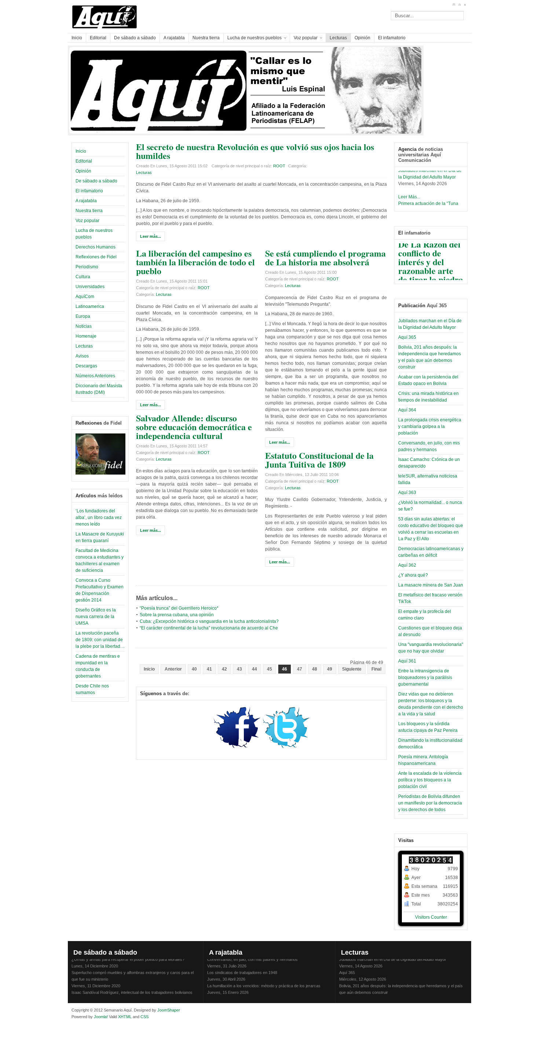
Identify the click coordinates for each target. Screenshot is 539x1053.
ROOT (279, 166)
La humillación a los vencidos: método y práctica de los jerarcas (263, 981)
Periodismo (87, 266)
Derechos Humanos (95, 247)
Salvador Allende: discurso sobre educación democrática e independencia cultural (194, 426)
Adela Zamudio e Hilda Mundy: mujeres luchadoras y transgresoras (267, 994)
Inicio (81, 151)
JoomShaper (168, 1010)
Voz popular (87, 220)
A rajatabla (86, 200)
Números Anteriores (95, 375)
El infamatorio (89, 190)
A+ (453, 5)
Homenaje (86, 336)
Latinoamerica (90, 306)
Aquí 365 (407, 337)
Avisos (82, 356)
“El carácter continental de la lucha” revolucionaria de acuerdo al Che (209, 628)
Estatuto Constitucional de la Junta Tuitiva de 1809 (319, 460)
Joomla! (100, 1016)
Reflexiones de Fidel (96, 256)
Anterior (173, 669)
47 (299, 669)
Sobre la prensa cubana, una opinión (177, 614)
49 (329, 669)
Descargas (86, 365)
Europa (83, 316)
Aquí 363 (407, 492)
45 (269, 669)
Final (376, 669)
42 (224, 669)
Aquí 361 (407, 661)
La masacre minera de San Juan (430, 585)
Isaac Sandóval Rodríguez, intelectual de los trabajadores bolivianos (132, 988)
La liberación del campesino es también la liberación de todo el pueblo (195, 262)
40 (194, 669)
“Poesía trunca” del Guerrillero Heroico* (179, 608)
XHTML (125, 1016)
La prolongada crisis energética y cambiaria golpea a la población (429, 426)
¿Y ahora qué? (413, 575)
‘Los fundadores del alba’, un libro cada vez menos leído (99, 517)
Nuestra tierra (89, 210)
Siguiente (352, 669)
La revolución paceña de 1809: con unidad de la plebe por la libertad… (100, 640)
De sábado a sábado (96, 181)
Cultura (83, 276)
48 (314, 669)
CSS (144, 1016)
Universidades (90, 286)
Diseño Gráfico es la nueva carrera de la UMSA (96, 616)
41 (209, 669)
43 (239, 669)
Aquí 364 (407, 410)
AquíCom (85, 296)
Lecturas (84, 346)
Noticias (84, 326)
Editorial (84, 161)
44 (254, 669)
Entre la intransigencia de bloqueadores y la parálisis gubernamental (425, 677)
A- (464, 5)
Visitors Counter (431, 917)
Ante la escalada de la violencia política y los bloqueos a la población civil (430, 780)
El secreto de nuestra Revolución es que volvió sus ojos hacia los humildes (255, 151)
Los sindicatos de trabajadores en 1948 (242, 968)
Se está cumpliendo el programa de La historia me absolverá (325, 257)
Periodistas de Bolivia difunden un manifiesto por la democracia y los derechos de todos (430, 803)
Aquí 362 (407, 565)
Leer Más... (409, 192)
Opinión (83, 171)
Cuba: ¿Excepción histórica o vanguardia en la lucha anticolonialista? (209, 621)
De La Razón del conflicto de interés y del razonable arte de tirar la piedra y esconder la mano (430, 266)
